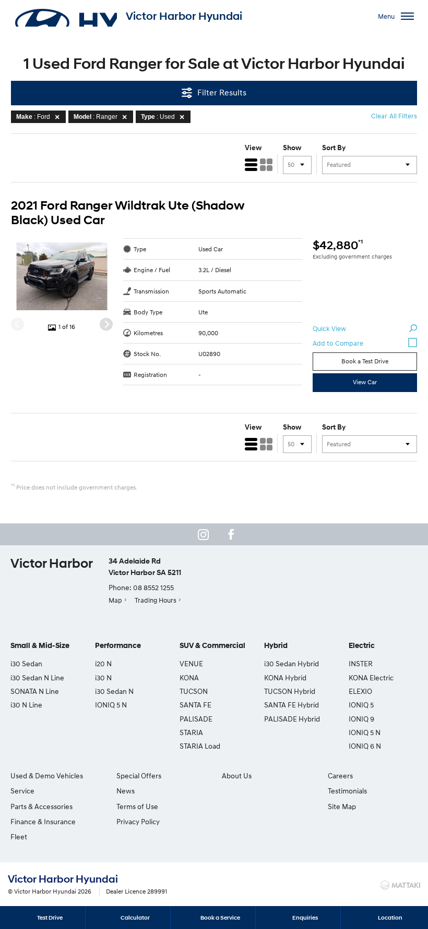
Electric (362, 645)
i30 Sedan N (114, 691)
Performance (118, 645)
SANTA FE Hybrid (291, 704)
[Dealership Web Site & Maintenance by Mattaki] (400, 885)
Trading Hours (155, 600)
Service (22, 790)
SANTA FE (195, 704)
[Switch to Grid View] (266, 164)
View (253, 147)
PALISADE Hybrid (292, 718)
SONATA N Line (34, 691)
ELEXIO (360, 691)
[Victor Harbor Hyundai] (65, 16)
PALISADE (196, 718)
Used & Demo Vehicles (46, 775)
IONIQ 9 (361, 718)
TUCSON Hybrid (289, 691)
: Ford (33, 116)
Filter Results (221, 92)
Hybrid (276, 645)
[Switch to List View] (251, 164)
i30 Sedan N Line (37, 677)
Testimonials (347, 790)
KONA (189, 677)
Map (115, 600)
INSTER (361, 663)
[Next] (106, 324)
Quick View (329, 328)
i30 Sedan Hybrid (291, 663)
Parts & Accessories (41, 806)
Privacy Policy (138, 821)
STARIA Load (200, 745)
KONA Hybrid (285, 677)
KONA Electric (371, 677)
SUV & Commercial (212, 645)
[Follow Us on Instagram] (203, 534)
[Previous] (17, 324)
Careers (340, 775)
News (125, 790)
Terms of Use (137, 806)
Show (292, 147)
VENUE (191, 663)
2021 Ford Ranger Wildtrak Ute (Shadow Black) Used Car (128, 213)
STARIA (191, 732)
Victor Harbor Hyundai (184, 16)
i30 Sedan (26, 663)
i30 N (103, 677)
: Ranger (95, 116)
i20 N (103, 663)
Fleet (18, 836)
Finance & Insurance (43, 821)
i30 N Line (26, 704)
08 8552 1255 (153, 587)
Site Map (342, 806)
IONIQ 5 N (111, 704)
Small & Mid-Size (39, 645)
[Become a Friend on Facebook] (231, 534)
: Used (158, 116)
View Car (365, 382)
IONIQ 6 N (365, 745)
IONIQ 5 (361, 704)
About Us (237, 775)
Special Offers (138, 775)
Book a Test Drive (364, 361)
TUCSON (194, 691)
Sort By (334, 147)
